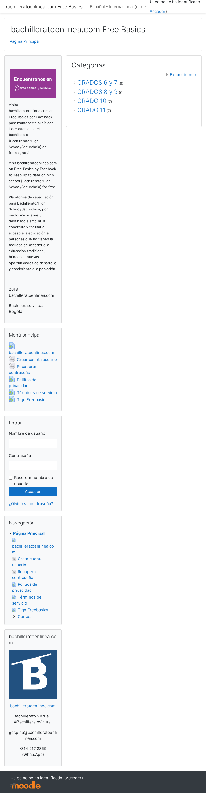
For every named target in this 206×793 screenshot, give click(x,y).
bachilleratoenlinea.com (33, 705)
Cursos (24, 616)
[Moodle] (25, 785)
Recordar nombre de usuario (33, 480)
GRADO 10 (91, 100)
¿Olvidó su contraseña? (31, 503)
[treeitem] (33, 533)
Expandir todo (183, 74)
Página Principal (25, 41)
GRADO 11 (91, 109)
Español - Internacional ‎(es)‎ (116, 6)
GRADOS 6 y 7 (97, 82)
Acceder (157, 11)
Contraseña (20, 455)
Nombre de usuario (27, 433)
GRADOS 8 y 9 (97, 91)
